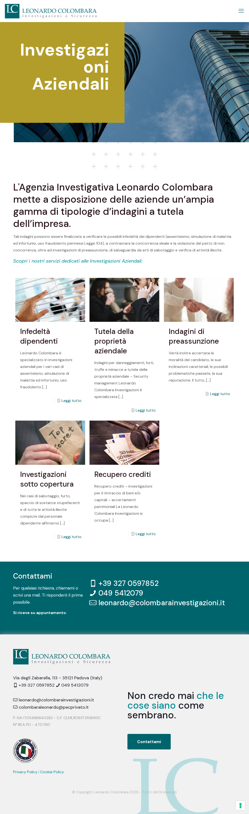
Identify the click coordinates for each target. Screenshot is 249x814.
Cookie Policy (52, 771)
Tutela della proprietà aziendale (114, 341)
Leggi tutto (71, 400)
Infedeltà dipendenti (39, 336)
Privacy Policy (25, 771)
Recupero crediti (122, 474)
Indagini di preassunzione (194, 336)
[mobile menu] (241, 11)
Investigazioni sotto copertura (47, 479)
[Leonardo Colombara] (51, 11)
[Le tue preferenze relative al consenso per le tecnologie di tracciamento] (240, 805)
